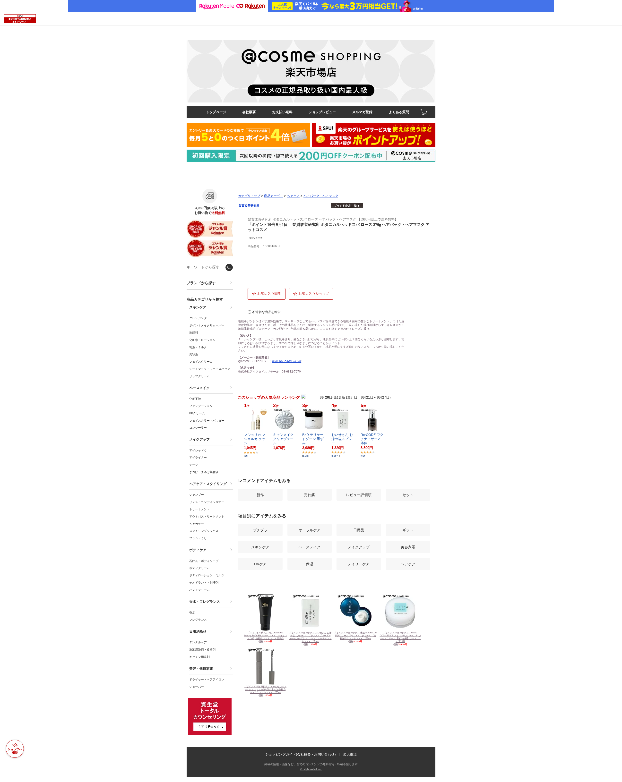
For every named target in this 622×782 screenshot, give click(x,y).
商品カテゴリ (273, 196)
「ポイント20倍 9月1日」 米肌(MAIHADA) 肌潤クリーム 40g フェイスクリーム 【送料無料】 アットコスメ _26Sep (355, 635)
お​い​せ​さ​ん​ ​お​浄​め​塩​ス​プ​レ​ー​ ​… (342, 439)
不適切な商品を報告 (266, 312)
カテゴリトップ (249, 196)
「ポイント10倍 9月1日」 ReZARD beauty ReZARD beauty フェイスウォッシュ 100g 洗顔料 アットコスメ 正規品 (265, 635)
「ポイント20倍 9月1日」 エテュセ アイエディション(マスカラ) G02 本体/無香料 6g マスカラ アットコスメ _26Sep (265, 689)
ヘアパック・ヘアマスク (320, 196)
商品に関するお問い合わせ (286, 361)
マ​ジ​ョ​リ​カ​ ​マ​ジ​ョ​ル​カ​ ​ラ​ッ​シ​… (254, 439)
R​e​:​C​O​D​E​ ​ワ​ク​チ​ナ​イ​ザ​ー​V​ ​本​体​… (372, 439)
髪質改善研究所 (249, 205)
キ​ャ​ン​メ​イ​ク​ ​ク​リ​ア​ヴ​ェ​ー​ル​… (283, 439)
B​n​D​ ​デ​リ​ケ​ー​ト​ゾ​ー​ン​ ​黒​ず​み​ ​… (313, 439)
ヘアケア (293, 196)
